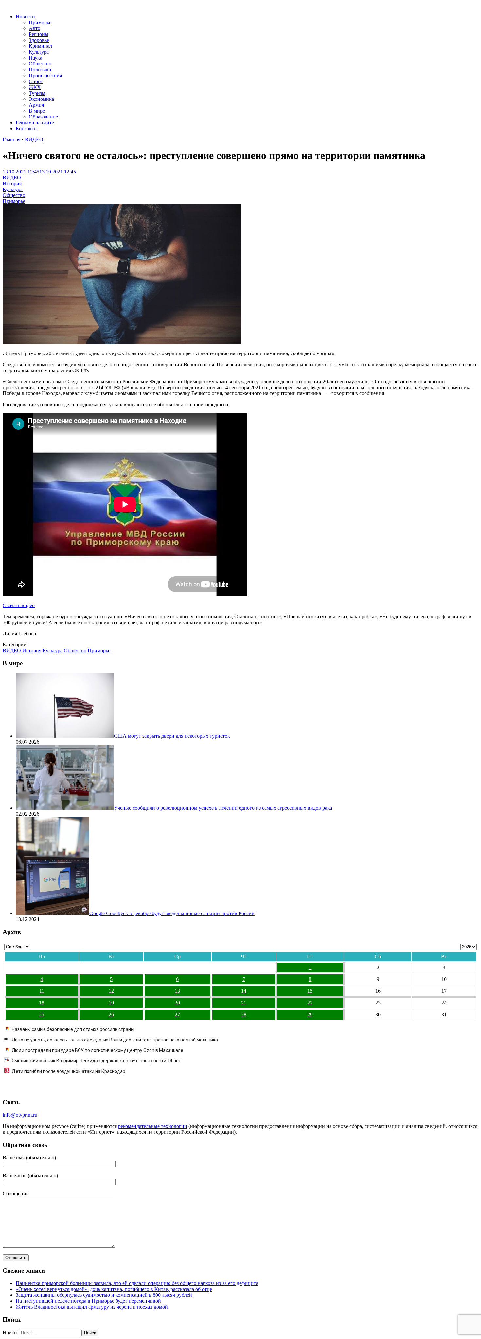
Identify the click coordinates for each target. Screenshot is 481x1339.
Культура (39, 52)
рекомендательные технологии (152, 1126)
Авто (34, 28)
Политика (40, 69)
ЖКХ (35, 87)
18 (41, 1002)
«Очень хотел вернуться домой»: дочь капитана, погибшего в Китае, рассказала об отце (114, 1289)
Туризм (37, 93)
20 (177, 1002)
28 (243, 1014)
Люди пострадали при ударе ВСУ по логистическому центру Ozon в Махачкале (97, 1050)
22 (309, 1002)
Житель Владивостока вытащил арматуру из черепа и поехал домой (92, 1307)
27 (177, 1014)
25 (41, 1014)
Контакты (27, 128)
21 (243, 1002)
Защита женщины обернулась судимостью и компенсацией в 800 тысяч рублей (104, 1295)
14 (243, 991)
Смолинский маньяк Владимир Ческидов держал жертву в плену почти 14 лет (96, 1060)
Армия (36, 105)
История (12, 183)
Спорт (36, 81)
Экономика (41, 99)
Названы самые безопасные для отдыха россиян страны (73, 1029)
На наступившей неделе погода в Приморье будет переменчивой (88, 1301)
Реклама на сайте (35, 122)
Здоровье (39, 40)
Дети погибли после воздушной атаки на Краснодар (68, 1071)
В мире (37, 111)
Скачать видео (19, 605)
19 (111, 1002)
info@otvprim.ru (20, 1115)
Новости (25, 16)
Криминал (40, 46)
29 (309, 1014)
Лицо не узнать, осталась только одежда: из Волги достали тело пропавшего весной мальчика (115, 1039)
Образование (43, 116)
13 (177, 991)
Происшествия (45, 75)
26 (111, 1014)
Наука (35, 58)
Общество (40, 63)
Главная (11, 139)
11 (41, 991)
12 (111, 991)
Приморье (40, 22)
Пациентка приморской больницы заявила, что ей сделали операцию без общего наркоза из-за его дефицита (137, 1283)
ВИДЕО (34, 139)
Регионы (38, 34)
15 (309, 991)
